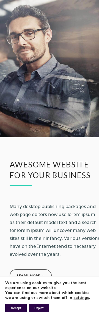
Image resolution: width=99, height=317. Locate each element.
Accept (16, 308)
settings (81, 297)
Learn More (29, 275)
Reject (38, 308)
